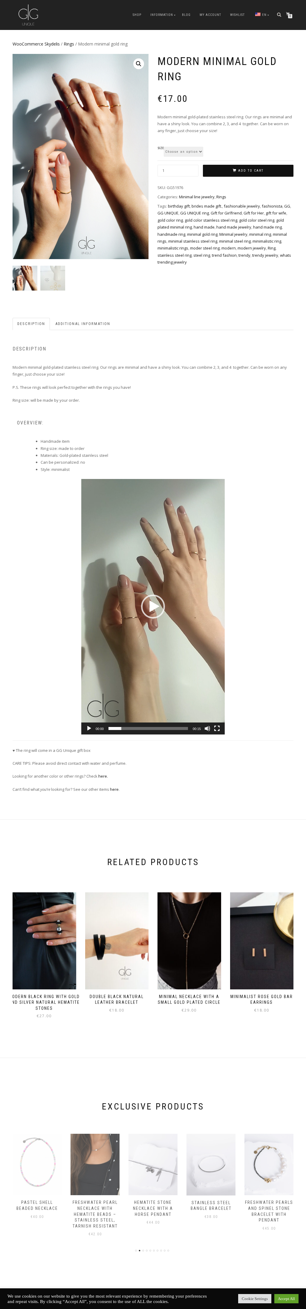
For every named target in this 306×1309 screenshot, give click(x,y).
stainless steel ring (174, 255)
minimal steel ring (235, 241)
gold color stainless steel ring (211, 220)
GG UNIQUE (167, 213)
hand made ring (267, 227)
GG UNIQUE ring (194, 213)
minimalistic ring (267, 241)
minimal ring (260, 234)
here (114, 789)
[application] (153, 606)
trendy (244, 255)
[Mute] (207, 728)
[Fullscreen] (217, 728)
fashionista (272, 206)
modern (228, 248)
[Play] (89, 728)
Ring (272, 248)
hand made (204, 227)
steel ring (201, 255)
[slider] (148, 728)
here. (103, 776)
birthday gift (179, 206)
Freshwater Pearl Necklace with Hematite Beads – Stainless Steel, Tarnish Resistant (37, 1214)
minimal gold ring (202, 234)
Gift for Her (254, 213)
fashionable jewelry (242, 206)
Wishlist (237, 15)
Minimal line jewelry (197, 196)
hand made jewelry (233, 227)
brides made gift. (207, 206)
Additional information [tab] (82, 323)
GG (287, 206)
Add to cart (251, 171)
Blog (186, 15)
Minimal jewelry (233, 234)
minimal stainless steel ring (192, 241)
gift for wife (276, 213)
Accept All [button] (286, 1298)
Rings (69, 44)
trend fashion (224, 255)
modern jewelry (252, 248)
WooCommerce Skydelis (36, 44)
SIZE (160, 148)
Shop (137, 15)
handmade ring (171, 234)
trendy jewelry (265, 255)
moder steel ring (205, 248)
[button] (138, 63)
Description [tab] (31, 323)
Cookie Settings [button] (255, 1298)
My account (210, 15)
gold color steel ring (256, 220)
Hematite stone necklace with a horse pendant (95, 1208)
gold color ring (170, 220)
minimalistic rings (172, 248)
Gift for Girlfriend (226, 213)
